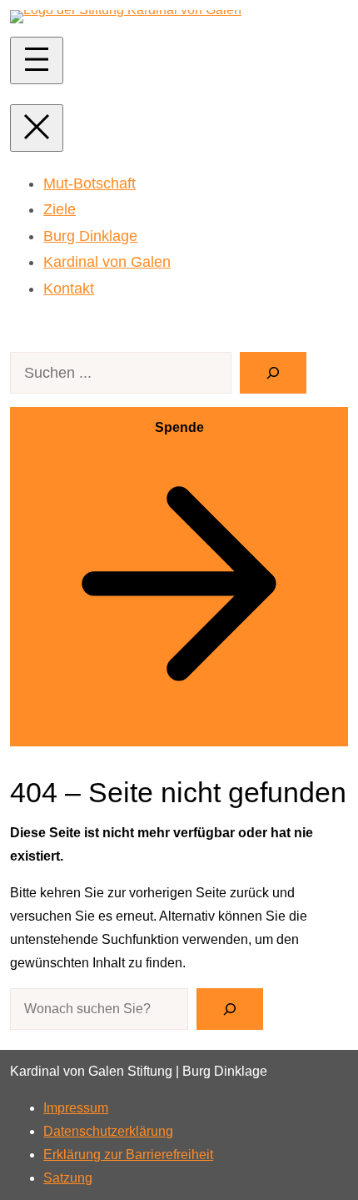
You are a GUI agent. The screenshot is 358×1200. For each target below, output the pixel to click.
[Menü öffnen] (36, 60)
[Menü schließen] (36, 128)
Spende (179, 427)
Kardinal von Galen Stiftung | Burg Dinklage (138, 1071)
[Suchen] (273, 373)
